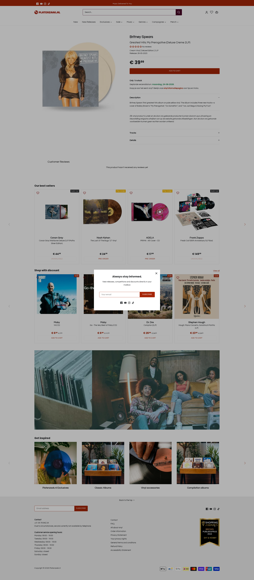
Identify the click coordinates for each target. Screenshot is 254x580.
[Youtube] (125, 302)
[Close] (156, 273)
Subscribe (147, 294)
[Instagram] (129, 302)
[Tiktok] (133, 302)
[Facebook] (121, 302)
